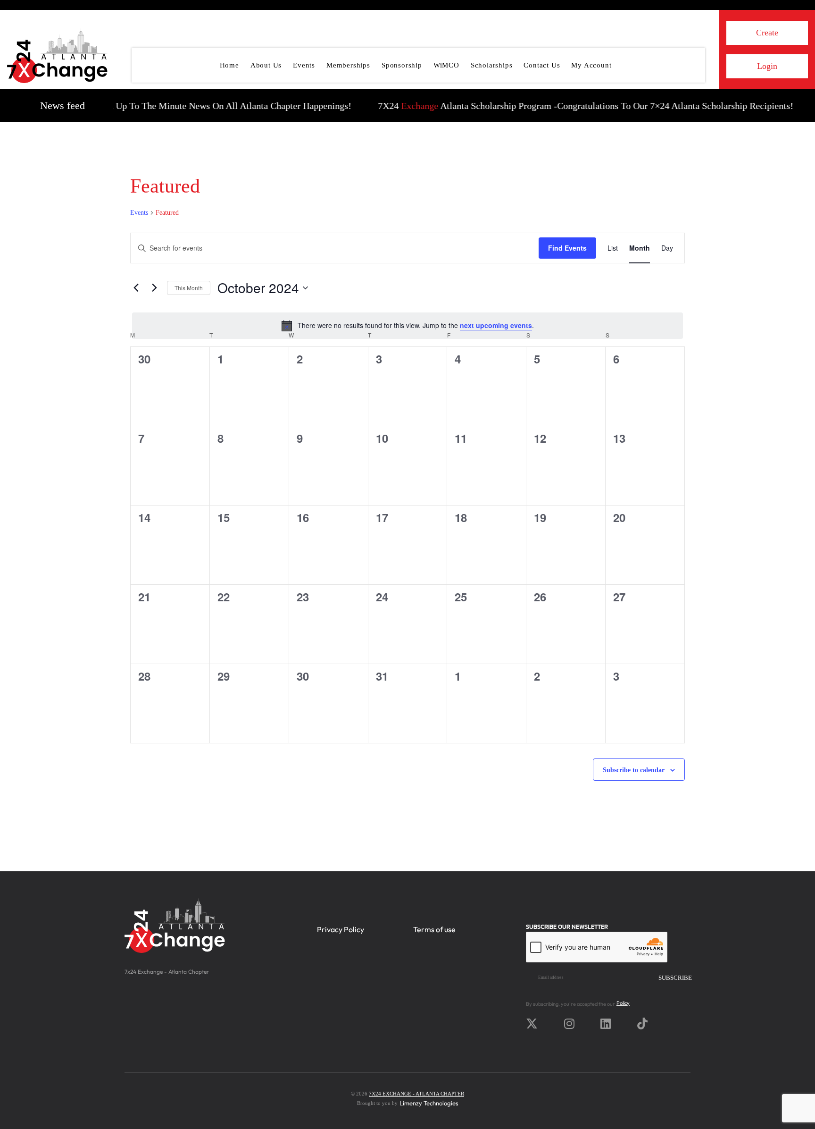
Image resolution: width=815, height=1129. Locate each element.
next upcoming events (496, 325)
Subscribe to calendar (634, 770)
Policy (623, 1003)
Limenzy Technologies (428, 1103)
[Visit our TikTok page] (644, 1024)
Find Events (567, 248)
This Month (189, 288)
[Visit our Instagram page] (571, 1024)
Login (767, 66)
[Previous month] (135, 288)
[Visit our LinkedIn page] (607, 1024)
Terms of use (434, 929)
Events (139, 212)
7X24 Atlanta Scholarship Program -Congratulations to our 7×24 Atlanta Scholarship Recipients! (567, 106)
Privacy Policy (340, 929)
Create (767, 32)
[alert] (407, 325)
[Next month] (154, 288)
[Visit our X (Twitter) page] (534, 1024)
